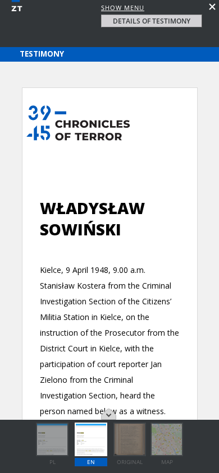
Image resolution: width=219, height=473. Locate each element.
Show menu (122, 7)
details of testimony (151, 21)
